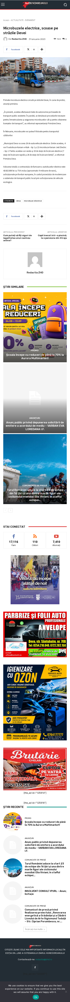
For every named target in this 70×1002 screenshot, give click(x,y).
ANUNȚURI (34, 418)
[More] (41, 49)
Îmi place (13, 534)
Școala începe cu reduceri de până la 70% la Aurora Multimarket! (35, 356)
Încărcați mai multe (34, 929)
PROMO (34, 350)
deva (18, 201)
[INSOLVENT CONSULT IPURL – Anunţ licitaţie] (12, 891)
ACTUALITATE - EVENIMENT (23, 20)
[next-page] (10, 510)
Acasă (6, 20)
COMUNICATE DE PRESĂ (34, 485)
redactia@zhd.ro (43, 959)
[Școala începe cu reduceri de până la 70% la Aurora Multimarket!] (35, 327)
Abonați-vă (56, 534)
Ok (35, 997)
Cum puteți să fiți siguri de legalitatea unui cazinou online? (17, 238)
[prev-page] (5, 510)
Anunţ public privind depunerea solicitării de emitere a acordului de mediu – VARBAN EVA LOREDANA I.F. (35, 426)
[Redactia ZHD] (5, 39)
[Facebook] (35, 967)
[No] (66, 991)
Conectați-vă (35, 534)
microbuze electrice (33, 201)
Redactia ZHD (19, 39)
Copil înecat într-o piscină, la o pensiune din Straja (52, 236)
